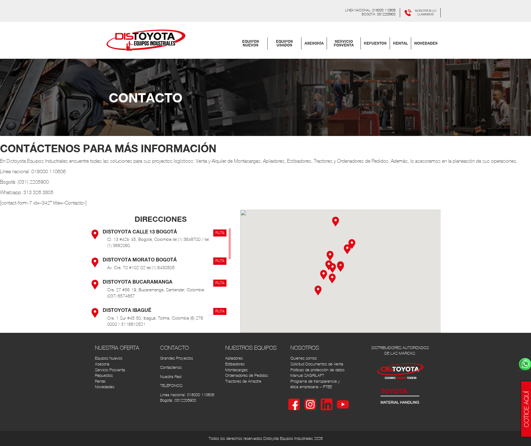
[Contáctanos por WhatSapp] (420, 12)
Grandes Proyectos (176, 358)
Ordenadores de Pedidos (246, 375)
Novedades (104, 386)
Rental (100, 381)
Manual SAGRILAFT (307, 375)
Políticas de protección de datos (317, 370)
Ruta (219, 233)
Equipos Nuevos (108, 358)
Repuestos (104, 375)
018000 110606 (383, 10)
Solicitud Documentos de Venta (316, 364)
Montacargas (236, 370)
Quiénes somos (303, 358)
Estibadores (235, 364)
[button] (347, 248)
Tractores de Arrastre (243, 381)
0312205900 (386, 14)
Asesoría (102, 364)
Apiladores (234, 358)
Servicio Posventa (110, 370)
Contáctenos (171, 367)
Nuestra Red (170, 376)
